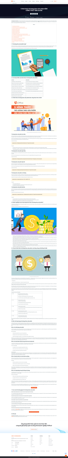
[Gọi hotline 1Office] (66, 456)
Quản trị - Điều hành (51, 440)
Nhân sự (40, 441)
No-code (30, 1)
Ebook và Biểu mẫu (51, 445)
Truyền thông (32, 440)
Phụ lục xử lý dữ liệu (33, 446)
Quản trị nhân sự (15, 3)
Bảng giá (33, 1)
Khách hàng (37, 1)
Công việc (41, 440)
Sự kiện (31, 441)
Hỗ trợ (31, 445)
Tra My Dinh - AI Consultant (39, 17)
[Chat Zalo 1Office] (66, 453)
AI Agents (26, 1)
